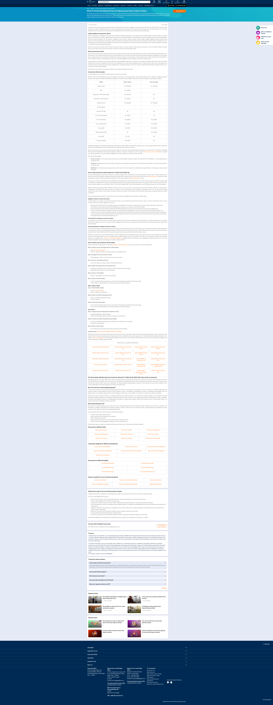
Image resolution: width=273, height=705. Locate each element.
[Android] (168, 682)
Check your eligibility (97, 337)
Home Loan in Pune (153, 434)
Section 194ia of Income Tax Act (123, 364)
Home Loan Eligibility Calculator (100, 484)
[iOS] (171, 682)
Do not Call (172, 5)
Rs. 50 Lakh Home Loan (147, 467)
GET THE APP (162, 525)
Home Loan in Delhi (126, 430)
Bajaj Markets (150, 677)
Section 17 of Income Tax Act (123, 370)
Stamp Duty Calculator (156, 484)
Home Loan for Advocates (102, 455)
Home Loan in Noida (126, 438)
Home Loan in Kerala (101, 438)
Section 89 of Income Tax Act (100, 370)
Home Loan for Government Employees (131, 450)
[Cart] (172, 1)
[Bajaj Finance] (92, 2)
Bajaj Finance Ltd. (151, 672)
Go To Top (266, 644)
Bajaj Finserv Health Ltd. (152, 682)
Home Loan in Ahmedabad (153, 438)
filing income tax (135, 178)
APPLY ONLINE (179, 11)
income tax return (153, 176)
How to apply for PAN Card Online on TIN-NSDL (109, 331)
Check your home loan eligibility (152, 151)
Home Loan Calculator (100, 480)
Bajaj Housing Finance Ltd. (153, 679)
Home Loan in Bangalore (153, 430)
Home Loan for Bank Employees (156, 450)
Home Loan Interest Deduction (100, 358)
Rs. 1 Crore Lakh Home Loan (147, 471)
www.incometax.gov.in (100, 250)
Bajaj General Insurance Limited (154, 673)
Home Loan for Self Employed (102, 446)
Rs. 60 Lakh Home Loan (108, 467)
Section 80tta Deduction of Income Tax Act (141, 372)
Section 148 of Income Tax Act (100, 353)
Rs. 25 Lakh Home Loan (108, 471)
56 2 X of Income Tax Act (100, 364)
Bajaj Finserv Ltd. (151, 670)
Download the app (181, 5)
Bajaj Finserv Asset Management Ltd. (155, 684)
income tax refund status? (120, 244)
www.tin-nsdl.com (99, 290)
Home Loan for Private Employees (156, 446)
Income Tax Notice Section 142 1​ (100, 347)
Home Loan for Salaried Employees (102, 450)
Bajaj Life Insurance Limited (153, 675)
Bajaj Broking (150, 680)
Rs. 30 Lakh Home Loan (108, 463)
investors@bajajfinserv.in (138, 678)
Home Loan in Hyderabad (101, 434)
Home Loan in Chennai (127, 434)
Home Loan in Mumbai (101, 430)
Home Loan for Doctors (131, 446)
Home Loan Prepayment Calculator (128, 484)
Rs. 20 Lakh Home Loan (147, 463)
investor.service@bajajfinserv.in (115, 680)
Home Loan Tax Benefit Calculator (128, 480)
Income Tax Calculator (155, 480)
